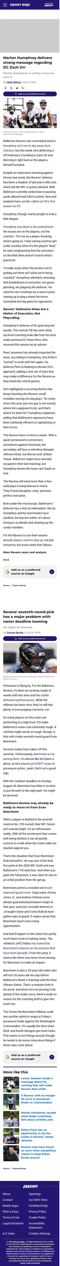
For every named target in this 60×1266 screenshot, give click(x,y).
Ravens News (19, 585)
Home (6, 585)
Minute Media (19, 1242)
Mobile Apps (10, 1205)
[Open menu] (5, 5)
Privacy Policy (37, 1211)
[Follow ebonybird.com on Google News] (51, 571)
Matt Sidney (14, 82)
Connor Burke (15, 632)
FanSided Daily (38, 1205)
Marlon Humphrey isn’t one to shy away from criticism (29, 145)
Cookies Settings (39, 1233)
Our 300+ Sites (38, 1199)
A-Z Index (9, 1233)
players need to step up (28, 540)
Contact (8, 1199)
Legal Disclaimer (13, 1223)
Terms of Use (11, 1217)
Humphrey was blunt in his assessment (28, 226)
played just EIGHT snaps (36, 763)
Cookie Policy (37, 1217)
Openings (35, 1194)
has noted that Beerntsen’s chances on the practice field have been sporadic (29, 948)
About (6, 1194)
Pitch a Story (11, 1211)
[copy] (22, 88)
